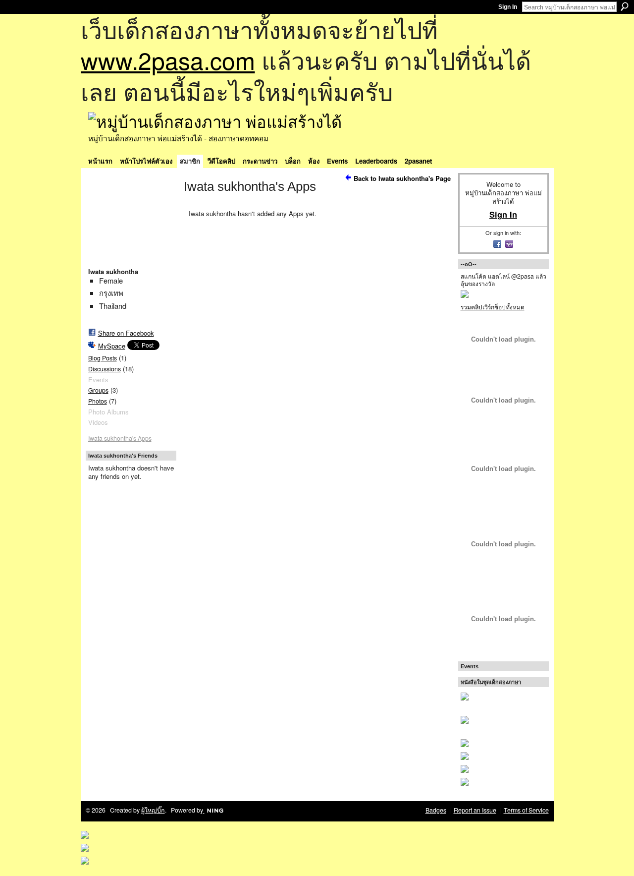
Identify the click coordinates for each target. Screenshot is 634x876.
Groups (98, 390)
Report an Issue (475, 810)
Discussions (104, 368)
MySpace (111, 345)
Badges (435, 810)
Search (625, 6)
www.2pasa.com (168, 60)
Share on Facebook (126, 333)
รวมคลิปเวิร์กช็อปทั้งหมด (493, 306)
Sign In (507, 6)
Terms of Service (526, 810)
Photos (97, 401)
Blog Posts (102, 357)
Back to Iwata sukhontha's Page (402, 178)
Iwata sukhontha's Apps (120, 438)
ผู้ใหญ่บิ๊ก (153, 810)
